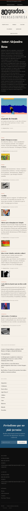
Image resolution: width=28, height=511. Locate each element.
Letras (3, 397)
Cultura (22, 24)
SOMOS (3, 463)
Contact (3, 495)
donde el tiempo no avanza (9, 140)
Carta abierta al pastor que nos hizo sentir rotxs (13, 284)
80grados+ (4, 220)
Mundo (14, 24)
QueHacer (18, 29)
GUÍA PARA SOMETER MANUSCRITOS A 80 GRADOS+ (13, 466)
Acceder (10, 507)
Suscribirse (22, 442)
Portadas (3, 410)
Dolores (3, 167)
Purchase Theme (5, 498)
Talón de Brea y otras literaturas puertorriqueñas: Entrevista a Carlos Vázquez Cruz (13, 365)
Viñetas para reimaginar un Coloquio (12, 222)
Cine (2, 400)
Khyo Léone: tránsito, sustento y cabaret (13, 253)
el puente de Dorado (9, 118)
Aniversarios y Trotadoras (9, 316)
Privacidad (5, 507)
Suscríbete (20, 4)
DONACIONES (5, 458)
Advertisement (5, 493)
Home (2, 491)
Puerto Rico (5, 24)
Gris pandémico (5, 354)
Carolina (3, 195)
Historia (3, 403)
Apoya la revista (10, 4)
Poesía (2, 116)
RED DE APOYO (14, 33)
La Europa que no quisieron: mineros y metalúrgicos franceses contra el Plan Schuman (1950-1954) (12, 358)
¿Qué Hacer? (4, 392)
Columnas (9, 29)
